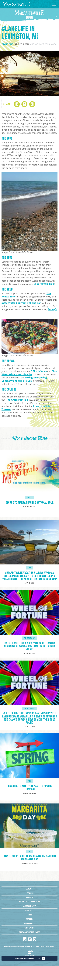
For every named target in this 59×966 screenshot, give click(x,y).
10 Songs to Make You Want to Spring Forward (29, 787)
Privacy (29, 897)
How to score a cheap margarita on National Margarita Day (29, 858)
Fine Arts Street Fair (17, 399)
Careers (29, 919)
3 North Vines (39, 371)
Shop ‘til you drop (44, 283)
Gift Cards (29, 928)
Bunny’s (52, 309)
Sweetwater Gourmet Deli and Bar (21, 303)
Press (29, 915)
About (29, 889)
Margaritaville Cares (29, 932)
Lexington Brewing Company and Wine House (24, 379)
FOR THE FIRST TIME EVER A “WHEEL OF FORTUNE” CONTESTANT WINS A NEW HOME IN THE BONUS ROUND (30, 646)
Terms (30, 893)
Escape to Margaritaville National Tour (30, 502)
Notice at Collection (29, 902)
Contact (29, 910)
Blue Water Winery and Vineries (29, 373)
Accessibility (29, 906)
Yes (39, 958)
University (29, 923)
